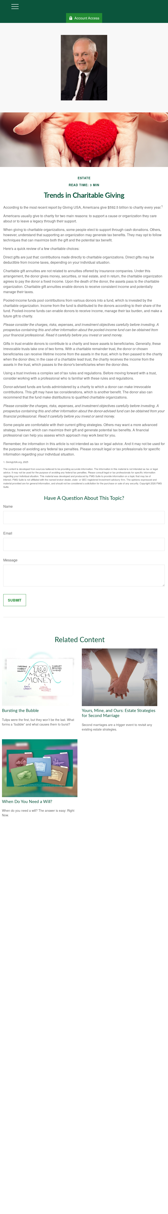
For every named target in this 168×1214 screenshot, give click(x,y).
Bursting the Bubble (20, 711)
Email (7, 533)
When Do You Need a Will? (27, 802)
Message (10, 559)
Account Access (86, 18)
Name (8, 506)
